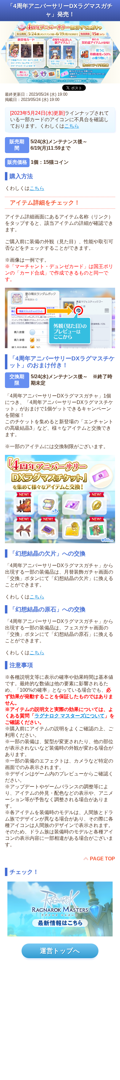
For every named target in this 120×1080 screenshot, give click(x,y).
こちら (71, 126)
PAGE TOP (102, 858)
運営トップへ (60, 950)
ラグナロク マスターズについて (69, 715)
